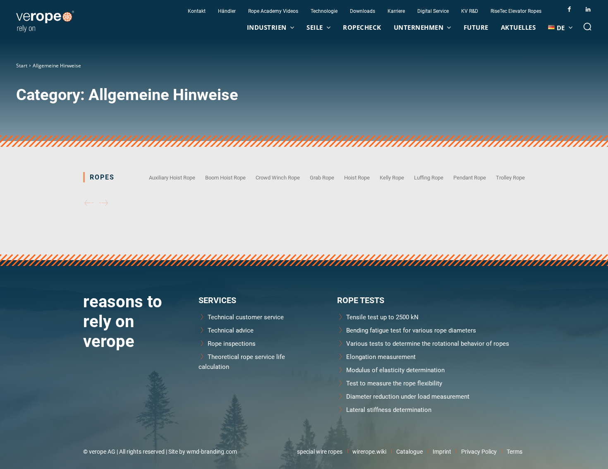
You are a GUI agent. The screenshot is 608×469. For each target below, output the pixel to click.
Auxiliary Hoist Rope (172, 177)
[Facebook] (569, 9)
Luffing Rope (428, 177)
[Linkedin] (588, 9)
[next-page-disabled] (103, 203)
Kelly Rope (392, 177)
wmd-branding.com (212, 451)
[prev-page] (89, 203)
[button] (587, 26)
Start (21, 65)
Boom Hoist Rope (225, 177)
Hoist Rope (357, 177)
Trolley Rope (510, 177)
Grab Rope (322, 177)
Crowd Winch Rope (278, 177)
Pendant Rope (469, 177)
